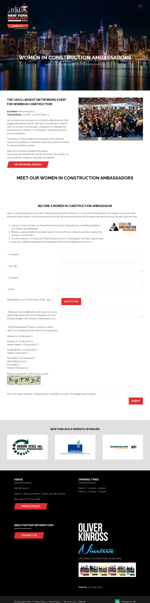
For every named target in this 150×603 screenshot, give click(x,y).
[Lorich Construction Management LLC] (75, 447)
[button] (140, 6)
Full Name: (13, 254)
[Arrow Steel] (27, 447)
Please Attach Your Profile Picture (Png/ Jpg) (29, 299)
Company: (13, 277)
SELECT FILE (71, 301)
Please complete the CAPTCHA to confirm (27, 374)
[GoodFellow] (123, 447)
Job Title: (12, 266)
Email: (10, 289)
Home (48, 64)
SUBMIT (135, 401)
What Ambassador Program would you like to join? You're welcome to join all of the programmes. (32, 329)
